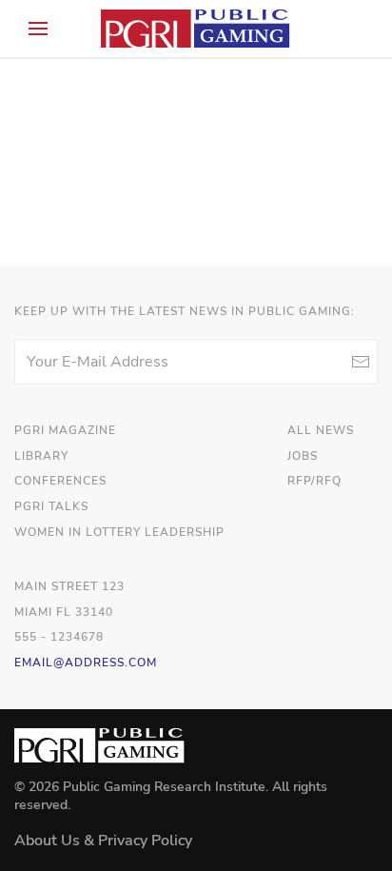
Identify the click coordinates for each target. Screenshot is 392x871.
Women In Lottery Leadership (119, 532)
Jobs (302, 456)
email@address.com (85, 662)
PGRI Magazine (65, 430)
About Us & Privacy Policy (103, 840)
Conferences (60, 480)
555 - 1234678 (59, 636)
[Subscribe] (360, 362)
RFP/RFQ (314, 480)
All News (320, 430)
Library (41, 456)
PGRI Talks (51, 506)
